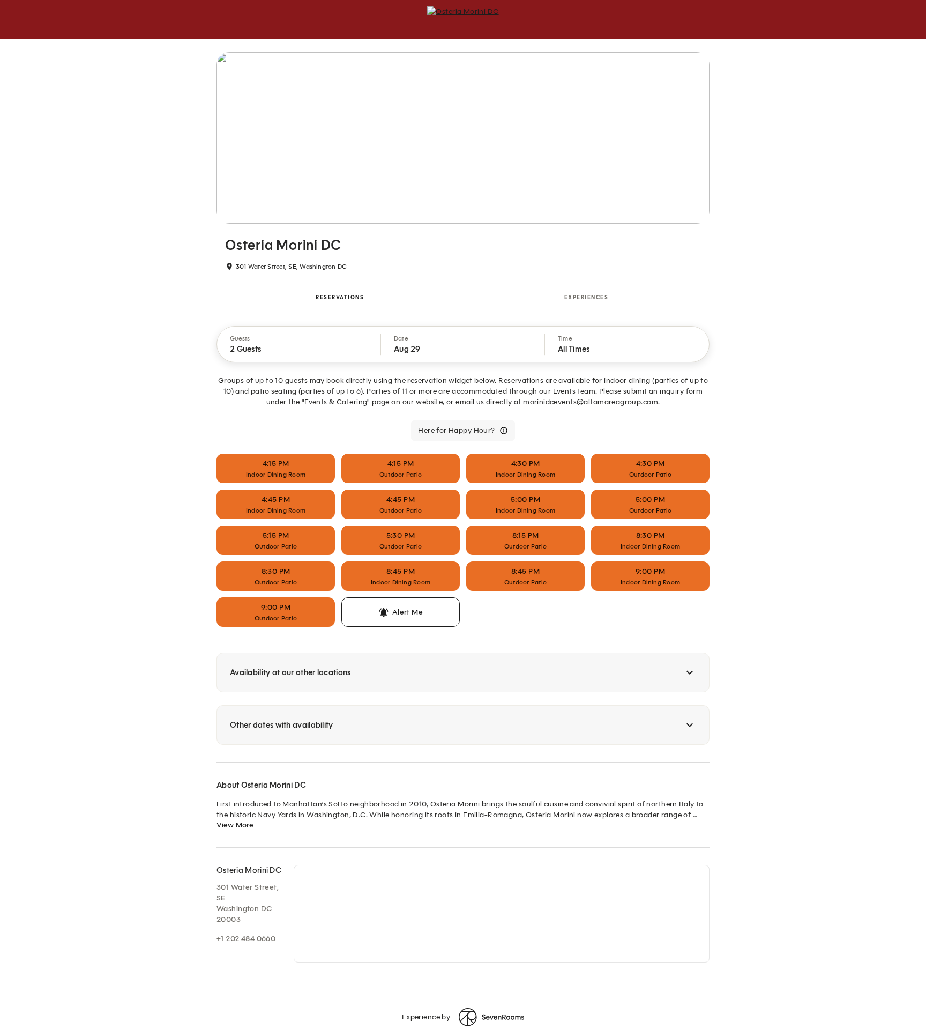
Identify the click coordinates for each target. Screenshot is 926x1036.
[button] (299, 344)
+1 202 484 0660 (245, 938)
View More (234, 825)
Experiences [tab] (586, 297)
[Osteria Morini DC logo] (462, 19)
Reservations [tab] (340, 297)
